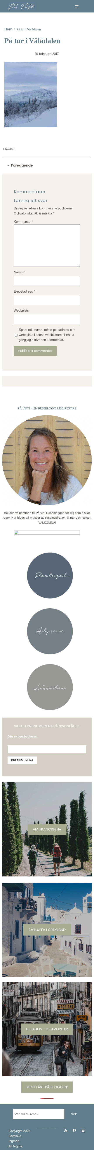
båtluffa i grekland (47, 929)
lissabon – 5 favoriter (47, 1029)
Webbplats (21, 310)
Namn (19, 272)
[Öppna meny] (76, 6)
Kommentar (23, 221)
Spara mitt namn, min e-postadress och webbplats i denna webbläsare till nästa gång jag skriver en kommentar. (47, 335)
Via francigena (47, 829)
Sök (74, 1114)
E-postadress (24, 291)
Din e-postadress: (22, 736)
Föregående (22, 165)
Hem (8, 29)
